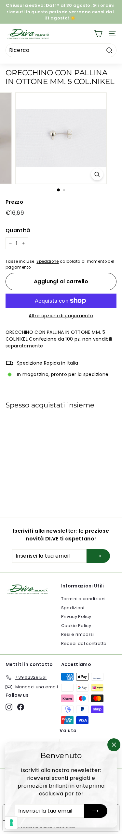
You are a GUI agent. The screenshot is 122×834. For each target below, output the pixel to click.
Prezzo (14, 202)
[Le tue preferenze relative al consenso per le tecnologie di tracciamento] (11, 822)
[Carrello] (98, 33)
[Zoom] (97, 174)
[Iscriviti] (95, 811)
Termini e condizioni (83, 599)
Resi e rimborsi (77, 634)
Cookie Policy (76, 625)
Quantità (18, 230)
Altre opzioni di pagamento (61, 315)
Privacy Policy (76, 616)
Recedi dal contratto (84, 643)
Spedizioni (73, 608)
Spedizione (47, 261)
